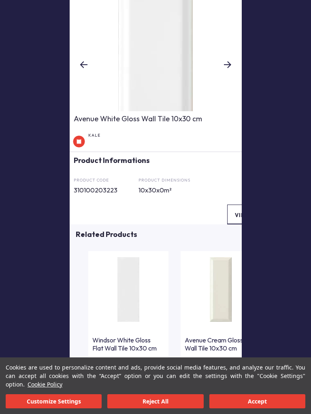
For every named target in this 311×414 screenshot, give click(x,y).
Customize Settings (54, 401)
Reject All (155, 401)
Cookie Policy (45, 384)
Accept (257, 401)
